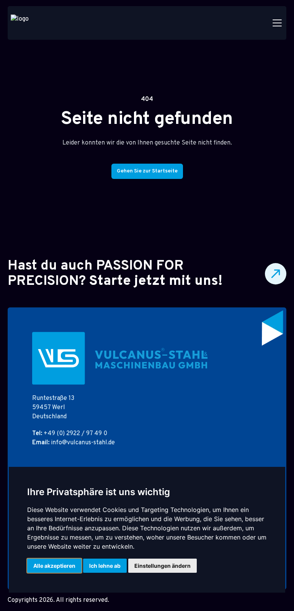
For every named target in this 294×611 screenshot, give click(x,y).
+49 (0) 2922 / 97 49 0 (69, 433)
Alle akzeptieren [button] (54, 565)
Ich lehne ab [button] (105, 565)
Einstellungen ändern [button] (162, 565)
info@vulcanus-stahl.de (73, 443)
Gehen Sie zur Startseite (147, 171)
